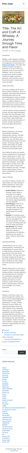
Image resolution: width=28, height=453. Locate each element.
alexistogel (5, 369)
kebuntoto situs (7, 419)
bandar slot (5, 373)
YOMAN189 (5, 423)
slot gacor (5, 432)
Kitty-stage (7, 4)
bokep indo (5, 386)
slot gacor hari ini (7, 426)
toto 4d (4, 394)
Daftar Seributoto (7, 388)
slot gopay (5, 383)
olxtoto (4, 398)
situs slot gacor (6, 421)
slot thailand (6, 415)
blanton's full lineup (10, 332)
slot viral (4, 402)
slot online (5, 413)
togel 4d (4, 411)
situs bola (5, 375)
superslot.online (7, 417)
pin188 (4, 396)
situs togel (5, 404)
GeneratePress (14, 450)
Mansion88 (5, 371)
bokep (4, 367)
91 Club (4, 381)
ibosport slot (6, 436)
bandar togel (6, 440)
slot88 (4, 406)
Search (4, 349)
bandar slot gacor (7, 400)
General (6, 330)
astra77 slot (5, 442)
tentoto (4, 379)
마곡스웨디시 (6, 438)
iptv (3, 434)
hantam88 (5, 377)
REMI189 (4, 425)
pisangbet (5, 385)
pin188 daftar (6, 430)
